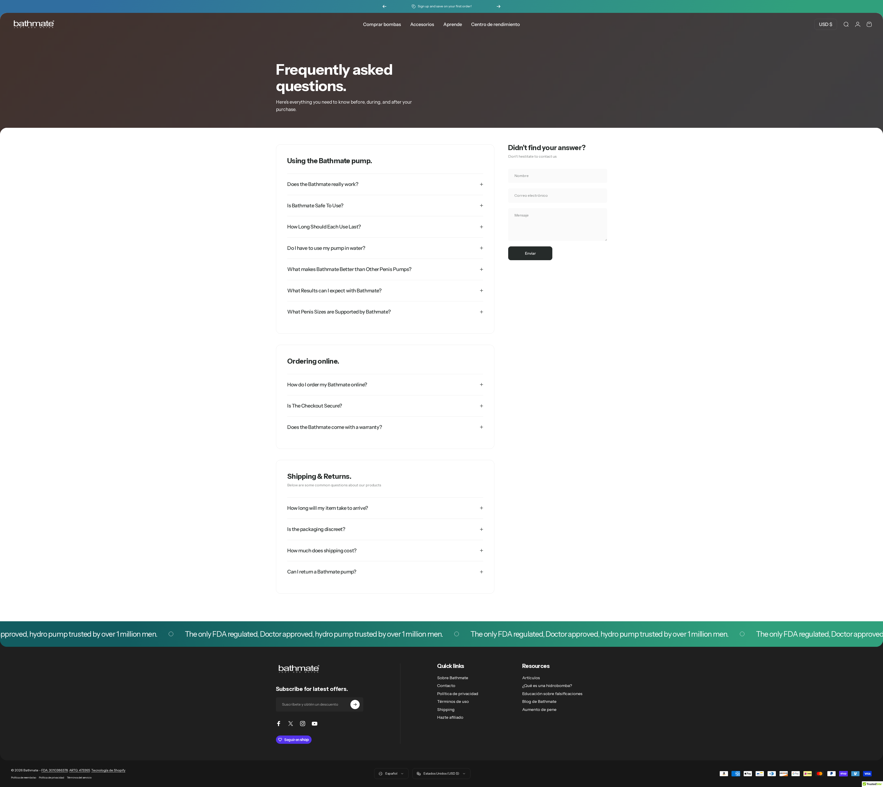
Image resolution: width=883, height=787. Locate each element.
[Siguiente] (498, 6)
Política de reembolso (23, 777)
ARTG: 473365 (79, 770)
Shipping (446, 709)
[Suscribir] (355, 704)
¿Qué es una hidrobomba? (547, 685)
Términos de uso (453, 701)
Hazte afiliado (450, 717)
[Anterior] (384, 6)
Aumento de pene (539, 709)
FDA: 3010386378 (54, 770)
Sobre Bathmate (452, 677)
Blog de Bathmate (539, 701)
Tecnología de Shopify (108, 770)
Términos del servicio (79, 777)
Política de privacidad (457, 693)
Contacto (446, 685)
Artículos (531, 677)
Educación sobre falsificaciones (552, 693)
